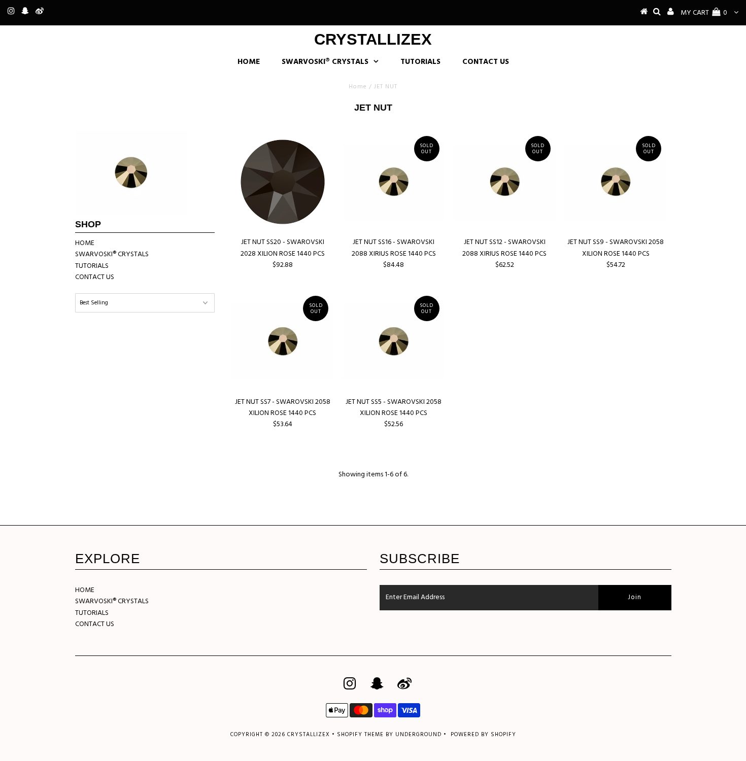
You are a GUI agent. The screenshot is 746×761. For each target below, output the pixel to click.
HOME (249, 62)
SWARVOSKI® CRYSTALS (325, 62)
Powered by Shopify (483, 734)
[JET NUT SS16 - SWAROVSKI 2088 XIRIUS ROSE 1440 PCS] (394, 182)
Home (358, 87)
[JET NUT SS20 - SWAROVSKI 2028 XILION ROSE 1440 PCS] (283, 182)
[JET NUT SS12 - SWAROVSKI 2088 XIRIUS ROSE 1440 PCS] (505, 182)
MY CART (704, 13)
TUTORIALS (420, 62)
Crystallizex (373, 39)
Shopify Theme (360, 734)
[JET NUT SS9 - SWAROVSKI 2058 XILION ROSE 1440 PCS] (616, 182)
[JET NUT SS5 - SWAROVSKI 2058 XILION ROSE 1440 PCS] (394, 342)
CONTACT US (485, 62)
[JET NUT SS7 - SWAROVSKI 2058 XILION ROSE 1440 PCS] (283, 342)
